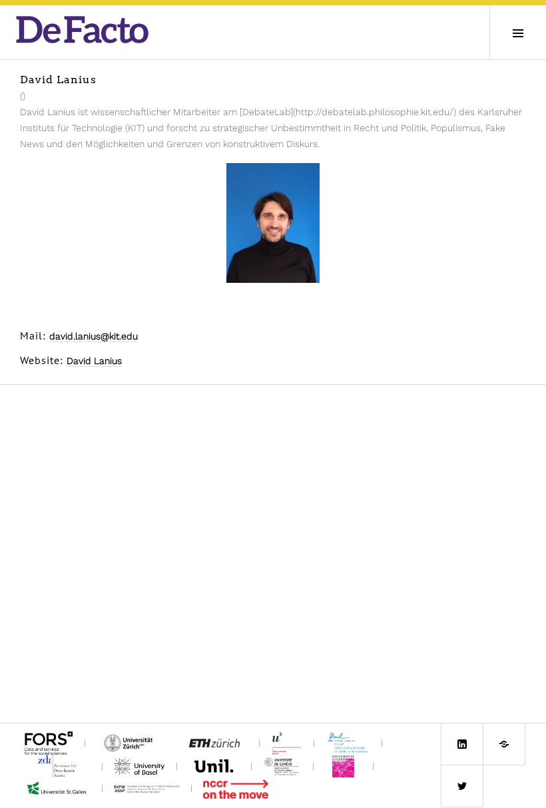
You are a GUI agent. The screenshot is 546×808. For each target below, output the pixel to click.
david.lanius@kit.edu (93, 336)
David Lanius (94, 360)
